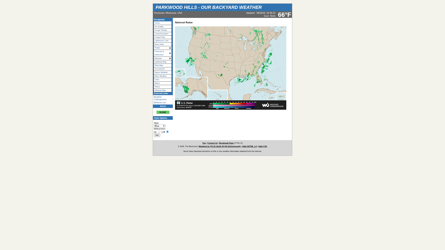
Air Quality (159, 27)
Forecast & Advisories (159, 53)
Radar (157, 48)
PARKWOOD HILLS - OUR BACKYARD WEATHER (209, 7)
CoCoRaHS (160, 69)
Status (157, 87)
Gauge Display (161, 30)
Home (157, 23)
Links (157, 79)
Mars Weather (161, 76)
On (155, 132)
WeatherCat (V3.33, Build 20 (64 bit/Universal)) (220, 146)
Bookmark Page (226, 143)
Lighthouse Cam (161, 41)
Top (204, 143)
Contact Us (212, 143)
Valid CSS (262, 146)
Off (163, 132)
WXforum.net (160, 102)
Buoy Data (159, 44)
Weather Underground (160, 98)
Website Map (160, 90)
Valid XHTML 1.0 (249, 146)
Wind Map (159, 65)
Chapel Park (160, 37)
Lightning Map (160, 62)
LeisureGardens (161, 34)
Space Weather (161, 72)
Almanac (158, 58)
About (157, 83)
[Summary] (163, 111)
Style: (156, 123)
